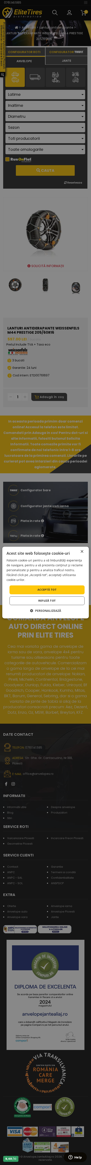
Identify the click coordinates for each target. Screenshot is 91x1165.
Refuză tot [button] (47, 600)
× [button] (81, 551)
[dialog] (45, 582)
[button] (45, 610)
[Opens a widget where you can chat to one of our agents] (75, 1157)
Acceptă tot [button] (47, 590)
